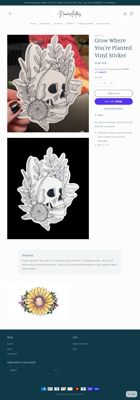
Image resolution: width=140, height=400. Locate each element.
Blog (75, 349)
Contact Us (12, 353)
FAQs (9, 349)
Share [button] (100, 115)
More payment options (113, 108)
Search (10, 344)
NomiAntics (65, 394)
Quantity (98, 77)
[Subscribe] (55, 370)
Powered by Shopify (77, 394)
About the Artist (80, 344)
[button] (10, 14)
